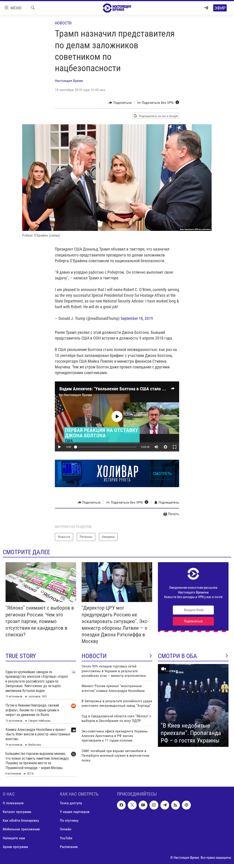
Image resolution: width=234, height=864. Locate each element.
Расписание (69, 847)
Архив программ (15, 847)
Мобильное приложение (21, 829)
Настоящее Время (69, 80)
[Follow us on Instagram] (153, 805)
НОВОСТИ (94, 656)
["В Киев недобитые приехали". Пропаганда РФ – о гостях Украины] (193, 705)
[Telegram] (206, 7)
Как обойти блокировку (21, 820)
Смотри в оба (177, 656)
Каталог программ (17, 812)
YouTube (66, 838)
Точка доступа (71, 803)
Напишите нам (14, 838)
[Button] (120, 103)
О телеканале (13, 803)
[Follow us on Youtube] (143, 805)
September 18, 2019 (137, 318)
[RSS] (175, 805)
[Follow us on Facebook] (121, 805)
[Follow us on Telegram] (164, 805)
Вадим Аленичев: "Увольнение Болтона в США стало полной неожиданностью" (135, 389)
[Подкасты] (186, 805)
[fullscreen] (174, 446)
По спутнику (69, 820)
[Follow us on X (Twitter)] (132, 805)
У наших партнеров (74, 812)
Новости (63, 23)
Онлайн (65, 829)
